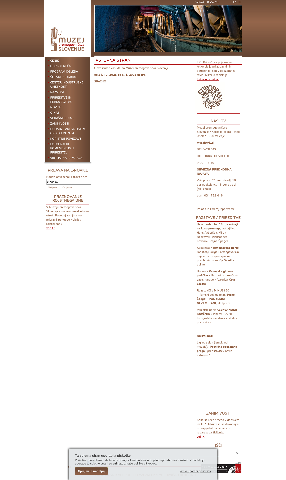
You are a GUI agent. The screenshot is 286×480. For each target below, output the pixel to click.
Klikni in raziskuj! (208, 79)
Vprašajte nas (61, 118)
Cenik (54, 61)
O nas (54, 113)
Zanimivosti (59, 123)
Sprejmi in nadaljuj (91, 471)
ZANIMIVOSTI (218, 413)
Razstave (57, 92)
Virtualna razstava (66, 158)
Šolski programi (63, 77)
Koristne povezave (65, 139)
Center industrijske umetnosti (66, 85)
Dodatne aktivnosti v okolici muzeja (67, 131)
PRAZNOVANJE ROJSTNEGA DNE (67, 198)
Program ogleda (64, 71)
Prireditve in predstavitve (61, 100)
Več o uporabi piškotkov (195, 471)
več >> (50, 228)
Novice (55, 107)
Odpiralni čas (61, 66)
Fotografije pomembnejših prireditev (62, 148)
